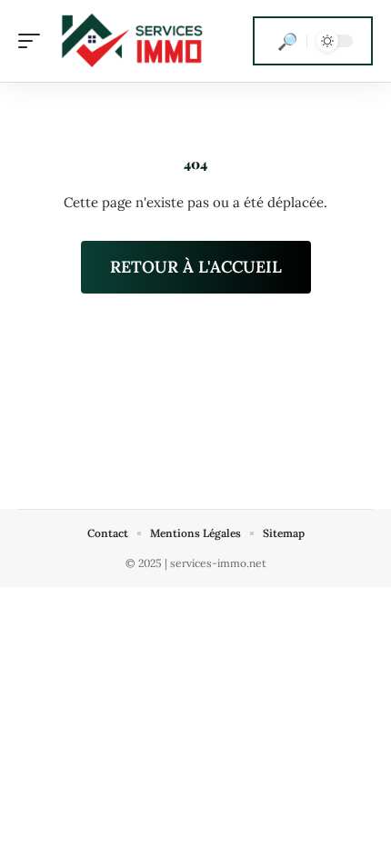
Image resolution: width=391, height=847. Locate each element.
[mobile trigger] (33, 41)
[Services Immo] (131, 41)
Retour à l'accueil (196, 266)
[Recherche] (287, 40)
